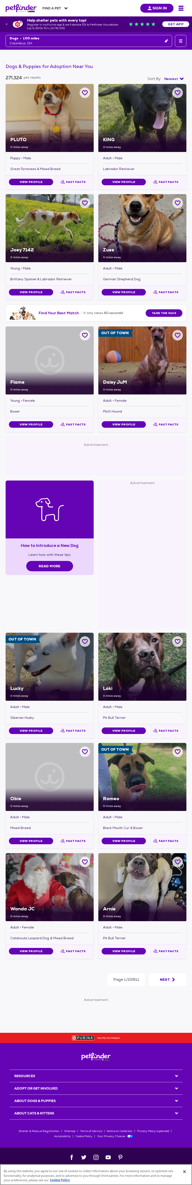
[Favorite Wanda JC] (85, 862)
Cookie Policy (83, 1136)
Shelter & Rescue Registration (38, 1131)
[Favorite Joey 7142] (85, 203)
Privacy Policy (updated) (153, 1131)
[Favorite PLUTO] (85, 93)
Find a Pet (51, 8)
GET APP (176, 24)
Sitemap (69, 1131)
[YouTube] (108, 1157)
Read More (49, 566)
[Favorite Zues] (177, 203)
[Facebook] (71, 1157)
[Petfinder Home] (21, 8)
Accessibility (62, 1136)
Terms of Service (91, 1131)
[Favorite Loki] (177, 641)
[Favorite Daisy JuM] (177, 335)
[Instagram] (96, 1157)
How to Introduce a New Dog (50, 545)
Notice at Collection (120, 1131)
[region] (96, 1174)
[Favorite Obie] (85, 752)
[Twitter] (83, 1157)
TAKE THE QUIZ (164, 313)
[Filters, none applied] (180, 41)
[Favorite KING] (177, 93)
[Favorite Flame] (85, 335)
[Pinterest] (120, 1157)
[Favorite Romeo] (177, 752)
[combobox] (174, 79)
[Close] (184, 1171)
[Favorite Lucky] (85, 641)
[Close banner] (6, 24)
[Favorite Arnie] (177, 862)
